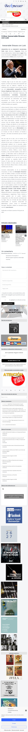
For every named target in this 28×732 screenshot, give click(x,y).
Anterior (4, 29)
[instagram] (18, 1)
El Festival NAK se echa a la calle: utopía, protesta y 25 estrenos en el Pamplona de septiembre (14, 411)
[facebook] (13, 1)
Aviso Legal (22, 730)
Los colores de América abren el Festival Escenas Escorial (13, 445)
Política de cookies (7, 730)
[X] (6, 390)
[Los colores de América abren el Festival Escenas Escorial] (6, 225)
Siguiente (23, 29)
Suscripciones (14, 322)
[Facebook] (2, 390)
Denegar (14, 723)
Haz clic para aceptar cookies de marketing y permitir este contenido (14, 496)
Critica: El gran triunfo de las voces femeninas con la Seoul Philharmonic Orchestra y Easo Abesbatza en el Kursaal (21, 239)
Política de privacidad (15, 730)
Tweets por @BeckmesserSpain (14, 496)
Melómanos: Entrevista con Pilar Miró (9, 475)
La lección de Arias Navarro (10, 424)
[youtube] (20, 1)
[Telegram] (19, 390)
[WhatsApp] (15, 390)
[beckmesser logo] (14, 3)
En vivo (23, 31)
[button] (26, 710)
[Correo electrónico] (24, 390)
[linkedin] (23, 1)
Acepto (14, 719)
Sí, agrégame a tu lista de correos (17, 300)
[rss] (25, 1)
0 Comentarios (4, 241)
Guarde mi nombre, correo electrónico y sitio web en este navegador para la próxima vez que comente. (13, 295)
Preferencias (14, 727)
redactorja (5, 31)
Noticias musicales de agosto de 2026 (9, 455)
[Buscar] (25, 20)
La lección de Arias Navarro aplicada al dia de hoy (11, 470)
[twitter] (16, 1)
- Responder (23, 253)
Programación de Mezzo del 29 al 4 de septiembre (12, 466)
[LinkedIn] (11, 390)
